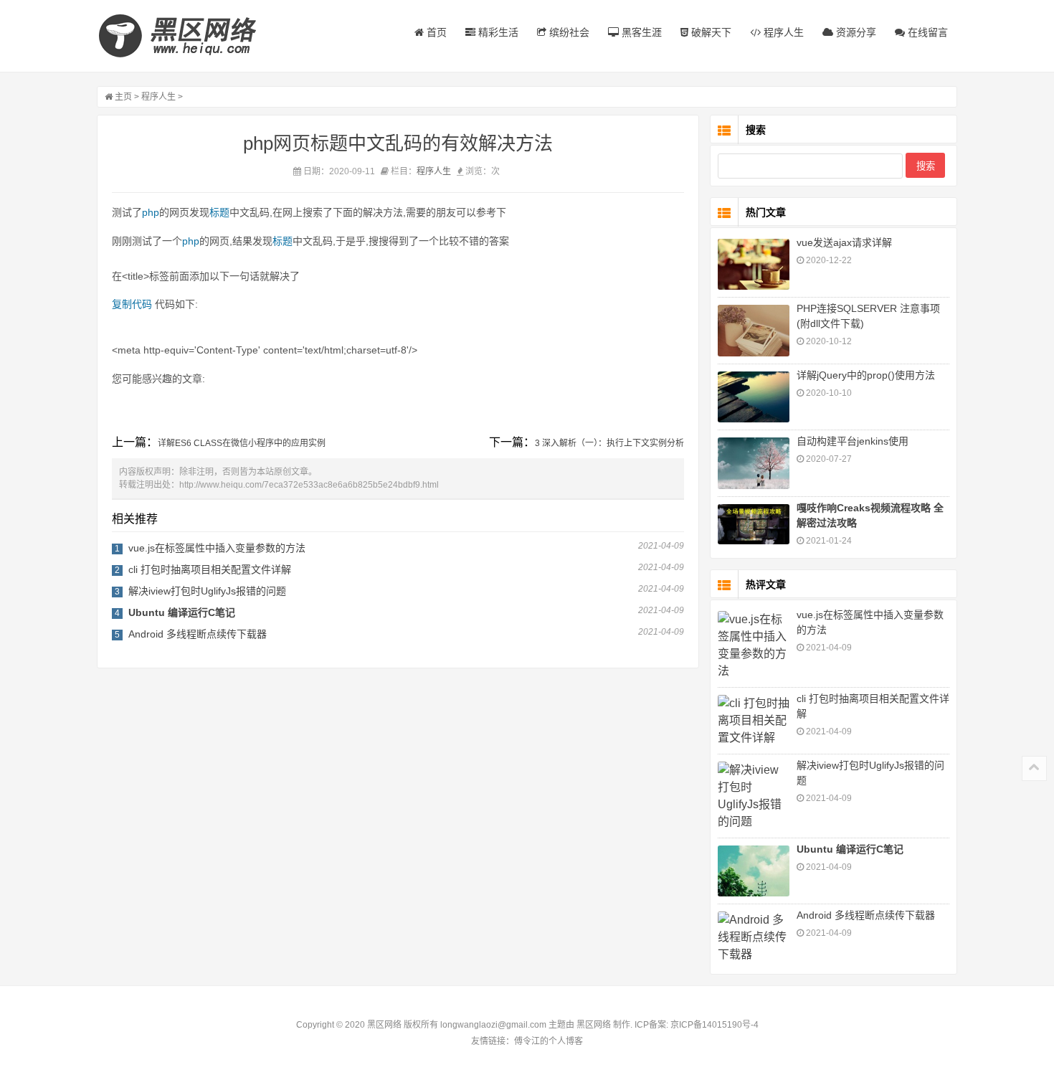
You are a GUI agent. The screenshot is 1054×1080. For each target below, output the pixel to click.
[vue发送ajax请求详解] (753, 264)
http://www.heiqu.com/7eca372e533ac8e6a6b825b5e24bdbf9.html (309, 485)
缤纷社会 (567, 32)
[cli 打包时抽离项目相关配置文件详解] (753, 721)
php (150, 212)
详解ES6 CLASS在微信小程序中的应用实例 (242, 443)
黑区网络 (593, 1025)
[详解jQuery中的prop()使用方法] (753, 396)
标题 (219, 212)
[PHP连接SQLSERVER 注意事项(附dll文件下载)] (753, 330)
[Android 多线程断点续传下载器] (753, 937)
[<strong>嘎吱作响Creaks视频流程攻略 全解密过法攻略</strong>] (753, 524)
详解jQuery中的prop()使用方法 (866, 375)
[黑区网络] (186, 35)
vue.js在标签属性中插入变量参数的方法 (216, 548)
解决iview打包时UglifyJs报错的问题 (207, 591)
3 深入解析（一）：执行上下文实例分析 (609, 443)
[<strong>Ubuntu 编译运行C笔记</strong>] (753, 870)
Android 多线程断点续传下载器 (197, 634)
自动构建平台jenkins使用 (852, 441)
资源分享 (854, 32)
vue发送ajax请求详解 (844, 242)
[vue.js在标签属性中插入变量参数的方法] (753, 645)
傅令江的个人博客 (548, 1041)
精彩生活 (496, 32)
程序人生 (782, 32)
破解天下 (709, 32)
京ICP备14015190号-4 (713, 1025)
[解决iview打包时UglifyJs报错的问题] (753, 796)
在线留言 (926, 32)
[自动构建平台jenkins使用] (753, 462)
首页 (435, 32)
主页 (123, 97)
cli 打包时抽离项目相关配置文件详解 (209, 569)
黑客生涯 (640, 32)
